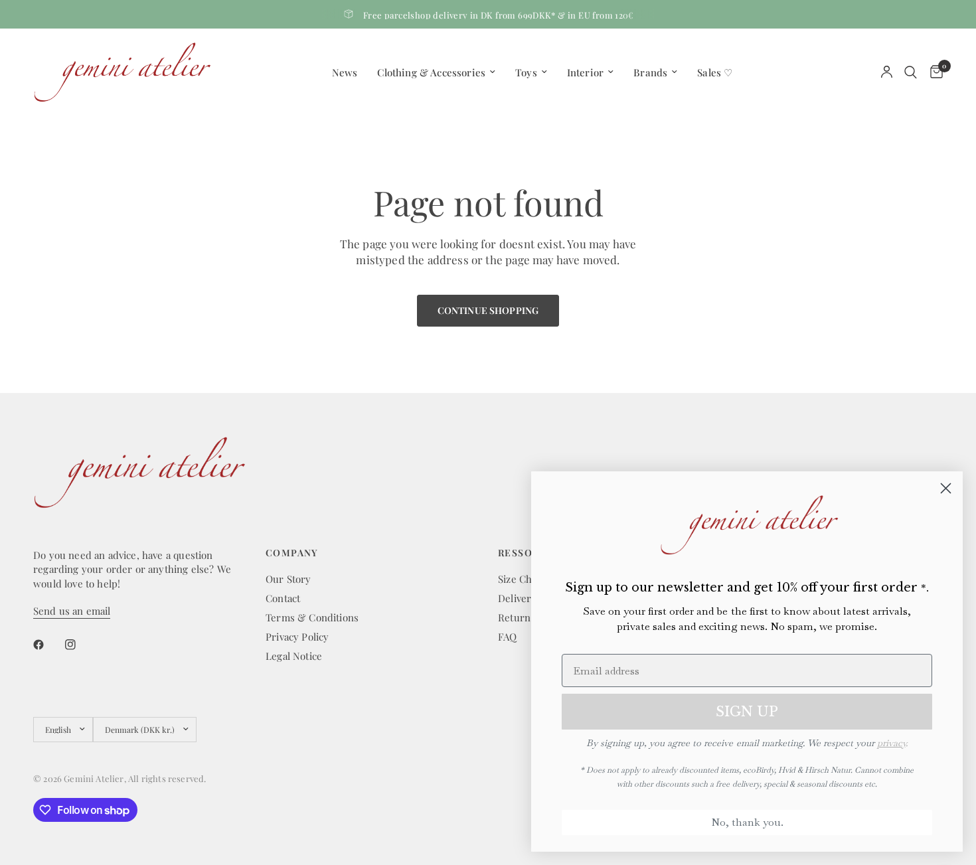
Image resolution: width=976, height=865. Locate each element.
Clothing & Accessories (431, 72)
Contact (283, 598)
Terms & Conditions (312, 617)
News (345, 72)
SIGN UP (747, 712)
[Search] (911, 72)
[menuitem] (345, 72)
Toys (526, 72)
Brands (650, 72)
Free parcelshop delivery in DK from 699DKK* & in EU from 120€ (498, 15)
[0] (933, 72)
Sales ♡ (714, 72)
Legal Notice (294, 656)
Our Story (288, 579)
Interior (585, 72)
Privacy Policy (297, 636)
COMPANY (292, 553)
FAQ (507, 636)
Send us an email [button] (71, 611)
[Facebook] (47, 644)
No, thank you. (747, 822)
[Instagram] (79, 644)
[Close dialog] (945, 488)
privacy (891, 743)
